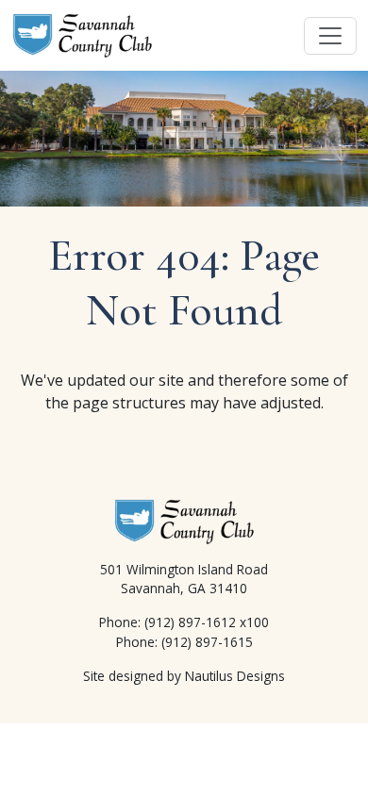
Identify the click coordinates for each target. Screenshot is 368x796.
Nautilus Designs (235, 676)
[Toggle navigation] (330, 36)
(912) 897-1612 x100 (206, 622)
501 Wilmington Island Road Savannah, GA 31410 (184, 578)
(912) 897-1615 (207, 642)
